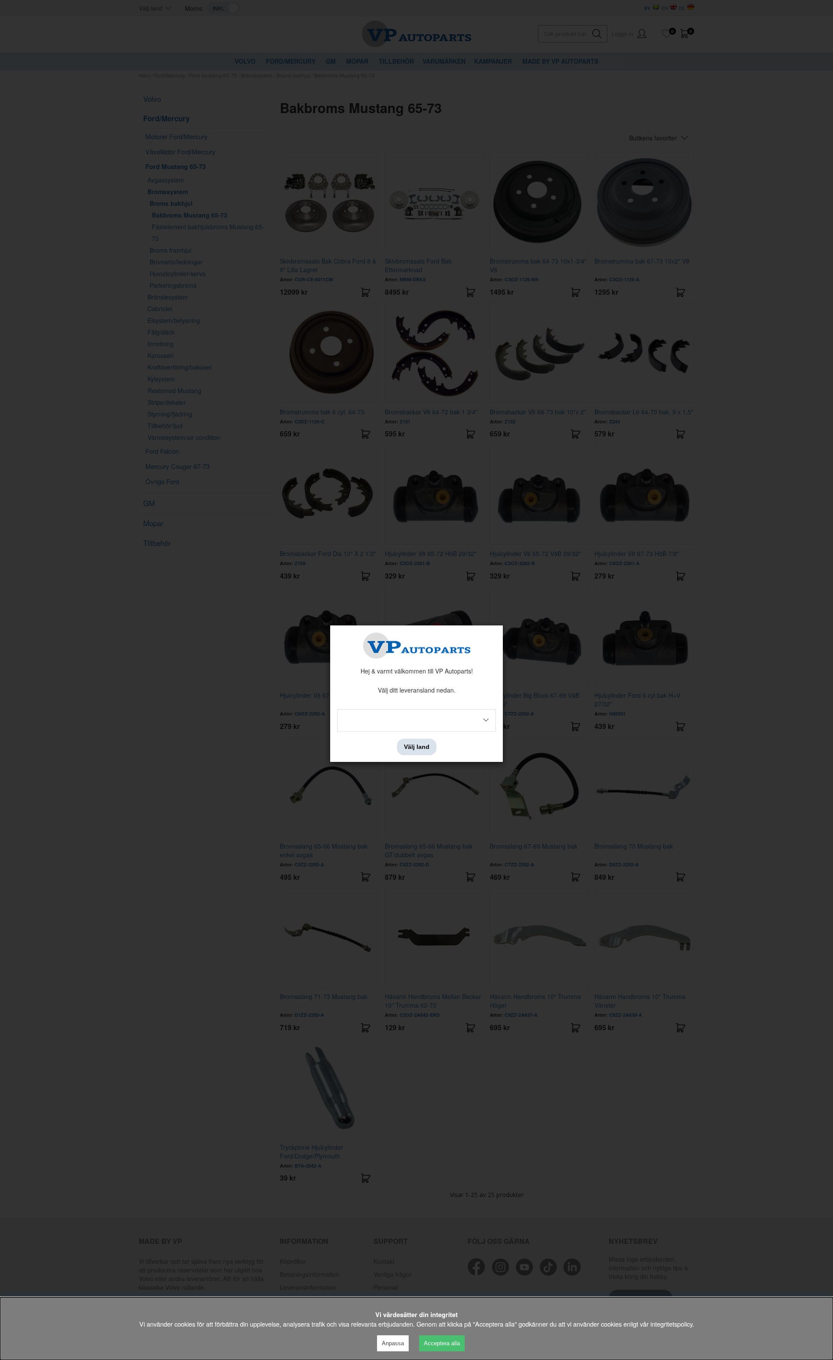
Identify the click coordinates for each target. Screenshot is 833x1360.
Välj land (417, 746)
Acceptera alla (442, 1343)
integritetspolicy (671, 1323)
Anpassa (393, 1343)
